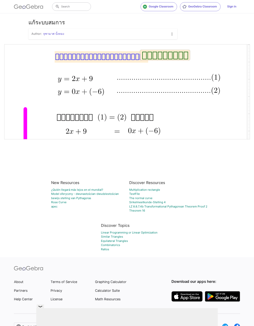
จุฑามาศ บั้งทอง (53, 34)
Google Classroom (161, 6)
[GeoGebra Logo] (28, 6)
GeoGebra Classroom (202, 6)
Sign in (231, 6)
